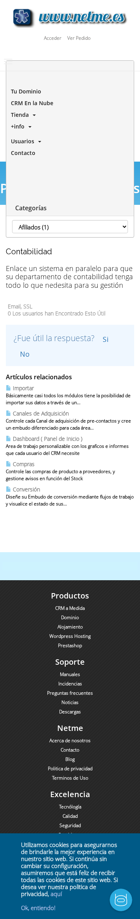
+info (18, 126)
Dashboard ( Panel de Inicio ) (46, 438)
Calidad (70, 816)
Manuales (70, 674)
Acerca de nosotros (70, 740)
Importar (22, 388)
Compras (23, 464)
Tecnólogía (70, 806)
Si (105, 339)
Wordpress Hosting (70, 636)
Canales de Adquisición (40, 413)
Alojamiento (70, 626)
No (25, 354)
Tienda (20, 114)
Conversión (25, 489)
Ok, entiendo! (38, 908)
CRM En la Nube (30, 103)
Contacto (21, 153)
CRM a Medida (70, 608)
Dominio (70, 617)
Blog (70, 759)
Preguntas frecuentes (70, 693)
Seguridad (70, 825)
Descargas (70, 711)
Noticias (70, 702)
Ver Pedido (79, 38)
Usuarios (22, 141)
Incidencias (70, 683)
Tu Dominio (24, 91)
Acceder (52, 38)
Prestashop (70, 645)
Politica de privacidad (70, 768)
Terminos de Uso (70, 778)
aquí (56, 894)
